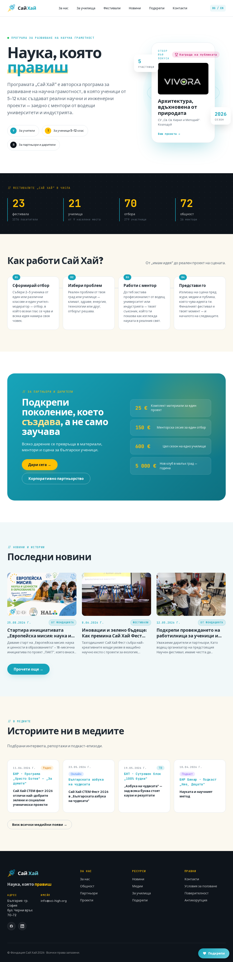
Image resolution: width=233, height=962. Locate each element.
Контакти (180, 8)
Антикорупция (196, 900)
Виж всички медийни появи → (39, 824)
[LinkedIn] (22, 926)
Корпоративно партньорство (56, 478)
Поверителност (197, 893)
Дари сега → (39, 464)
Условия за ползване (201, 886)
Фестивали (112, 8)
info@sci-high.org (54, 901)
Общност (87, 886)
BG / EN (217, 8)
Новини (135, 8)
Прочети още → (28, 669)
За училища (86, 8)
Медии (137, 886)
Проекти (86, 900)
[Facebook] (11, 926)
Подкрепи (157, 8)
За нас (63, 8)
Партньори (89, 893)
